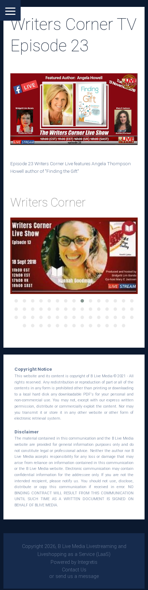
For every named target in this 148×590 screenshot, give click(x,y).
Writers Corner (48, 202)
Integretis (87, 562)
